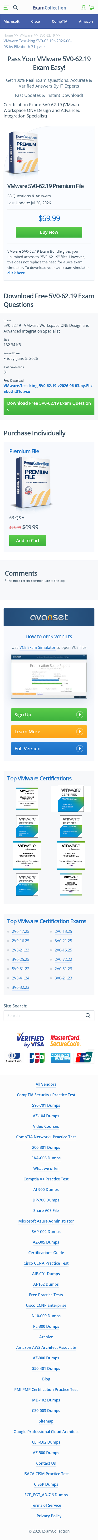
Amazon (86, 21)
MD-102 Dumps (46, 1400)
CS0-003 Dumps (46, 1410)
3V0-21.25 (63, 940)
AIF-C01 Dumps (46, 1273)
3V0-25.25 (20, 959)
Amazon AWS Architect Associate (46, 1347)
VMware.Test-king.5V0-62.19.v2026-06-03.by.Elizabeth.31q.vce (48, 388)
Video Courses (46, 1126)
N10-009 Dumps (46, 1315)
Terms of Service (46, 1505)
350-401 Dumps (46, 1368)
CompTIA (59, 21)
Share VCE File (46, 1210)
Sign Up (23, 714)
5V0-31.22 (20, 968)
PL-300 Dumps (46, 1326)
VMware (26, 35)
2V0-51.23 (63, 968)
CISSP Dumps (46, 1484)
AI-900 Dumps (46, 1189)
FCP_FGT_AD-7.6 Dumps (46, 1494)
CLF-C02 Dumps (46, 1442)
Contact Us (46, 1463)
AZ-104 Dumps (46, 1115)
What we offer (46, 1168)
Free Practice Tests (46, 1294)
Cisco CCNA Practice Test (46, 1263)
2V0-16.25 (20, 940)
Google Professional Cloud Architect (46, 1431)
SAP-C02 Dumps (46, 1231)
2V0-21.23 (20, 950)
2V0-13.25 (63, 931)
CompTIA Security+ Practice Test (46, 1094)
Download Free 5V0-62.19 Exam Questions (49, 406)
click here (16, 272)
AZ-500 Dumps (46, 1452)
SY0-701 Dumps (46, 1105)
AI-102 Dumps (46, 1284)
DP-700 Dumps (46, 1200)
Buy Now (49, 232)
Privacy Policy (49, 1515)
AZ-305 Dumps (46, 1242)
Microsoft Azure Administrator (46, 1221)
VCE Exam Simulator (38, 647)
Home (8, 35)
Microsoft (12, 21)
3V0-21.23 (63, 978)
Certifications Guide (46, 1252)
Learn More (27, 731)
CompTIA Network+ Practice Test (46, 1137)
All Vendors (46, 1084)
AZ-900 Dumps (46, 1358)
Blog (46, 1379)
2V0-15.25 (63, 950)
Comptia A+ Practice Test (46, 1179)
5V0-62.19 (47, 35)
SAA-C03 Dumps (46, 1158)
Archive (46, 1337)
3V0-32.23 (20, 987)
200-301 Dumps (46, 1147)
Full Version (27, 748)
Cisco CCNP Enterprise (46, 1305)
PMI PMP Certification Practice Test (46, 1389)
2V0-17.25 (20, 931)
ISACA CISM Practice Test (46, 1473)
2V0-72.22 (63, 959)
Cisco (35, 21)
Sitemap (46, 1421)
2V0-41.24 (20, 978)
